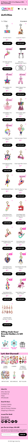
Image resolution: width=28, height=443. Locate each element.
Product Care (5, 406)
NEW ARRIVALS (5, 348)
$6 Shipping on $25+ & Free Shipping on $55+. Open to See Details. (12, 2)
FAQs (3, 396)
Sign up (22, 434)
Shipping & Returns (7, 410)
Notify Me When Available (20, 68)
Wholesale (4, 398)
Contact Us (5, 394)
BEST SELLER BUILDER (14, 348)
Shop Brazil (5, 417)
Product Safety (6, 404)
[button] (12, 23)
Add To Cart (7, 43)
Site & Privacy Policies (8, 408)
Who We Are (5, 392)
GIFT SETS (23, 348)
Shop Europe (5, 419)
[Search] (22, 9)
